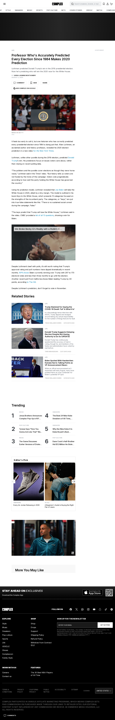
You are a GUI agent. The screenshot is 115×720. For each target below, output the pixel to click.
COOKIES (86, 691)
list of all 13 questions (45, 215)
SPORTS (39, 10)
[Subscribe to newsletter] (105, 625)
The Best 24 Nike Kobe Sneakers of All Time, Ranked (62, 417)
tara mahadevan (51, 351)
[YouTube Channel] (94, 609)
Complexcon (7, 654)
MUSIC (29, 10)
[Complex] (57, 4)
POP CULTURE (52, 10)
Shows (5, 650)
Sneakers (56, 412)
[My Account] (107, 4)
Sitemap (74, 690)
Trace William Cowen (53, 323)
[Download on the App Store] (92, 593)
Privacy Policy (62, 635)
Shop (33, 623)
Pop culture (7, 635)
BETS (63, 10)
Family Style (7, 658)
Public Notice (46, 691)
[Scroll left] (13, 481)
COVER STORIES (76, 10)
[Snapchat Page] (100, 609)
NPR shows (24, 273)
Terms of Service (78, 635)
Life (13, 50)
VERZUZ (89, 10)
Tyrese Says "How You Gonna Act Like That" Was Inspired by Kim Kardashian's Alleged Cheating (30, 430)
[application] (43, 242)
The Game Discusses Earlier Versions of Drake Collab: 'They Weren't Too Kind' (30, 443)
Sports (5, 639)
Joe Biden (59, 190)
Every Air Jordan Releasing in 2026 (26, 505)
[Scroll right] (73, 481)
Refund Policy (37, 639)
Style (47, 502)
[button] (104, 691)
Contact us (6, 676)
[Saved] (103, 3)
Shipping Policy (37, 635)
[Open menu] (4, 4)
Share (45, 83)
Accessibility (60, 690)
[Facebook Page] (71, 609)
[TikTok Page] (106, 609)
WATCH (99, 10)
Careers (5, 672)
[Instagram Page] (88, 609)
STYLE (8, 10)
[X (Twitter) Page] (76, 609)
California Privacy (33, 691)
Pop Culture (24, 425)
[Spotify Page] (112, 609)
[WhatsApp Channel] (82, 609)
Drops (33, 627)
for (43, 151)
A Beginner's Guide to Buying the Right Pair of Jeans (59, 506)
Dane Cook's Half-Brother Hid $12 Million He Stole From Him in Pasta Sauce (63, 443)
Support (34, 631)
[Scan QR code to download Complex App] (109, 592)
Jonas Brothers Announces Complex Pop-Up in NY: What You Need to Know (30, 417)
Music (21, 412)
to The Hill (31, 282)
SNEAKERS (19, 10)
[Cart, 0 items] (111, 4)
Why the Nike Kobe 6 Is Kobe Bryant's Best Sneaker (62, 430)
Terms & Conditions (7, 691)
